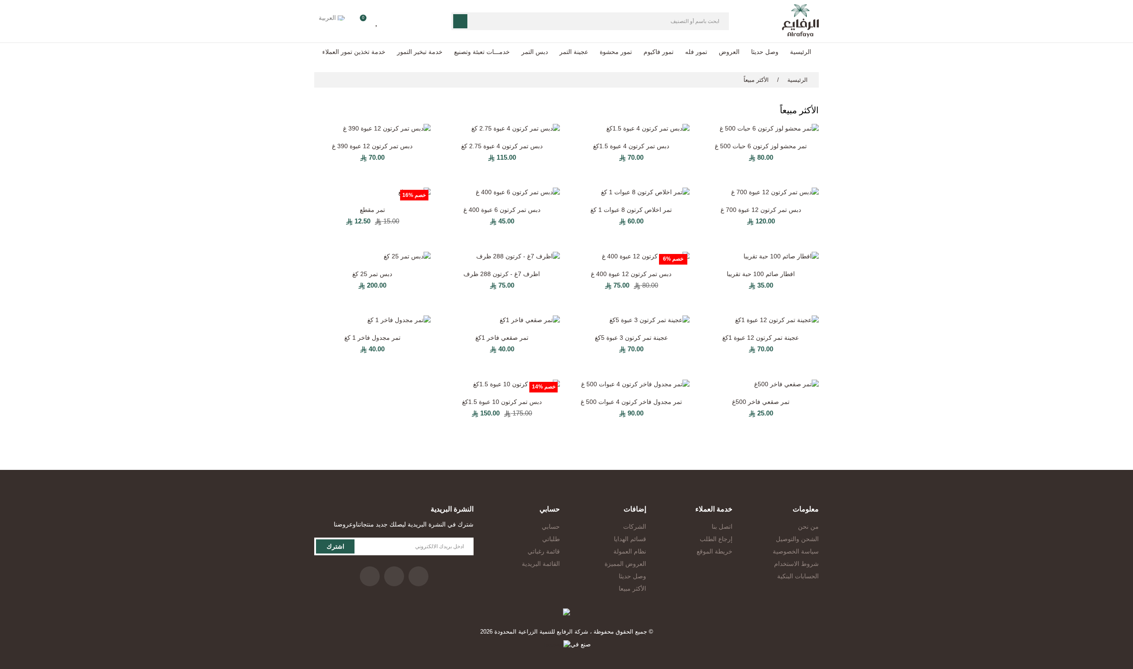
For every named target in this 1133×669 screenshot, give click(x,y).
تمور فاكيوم (659, 51)
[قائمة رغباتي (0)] (377, 21)
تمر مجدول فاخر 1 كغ (372, 337)
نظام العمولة (629, 551)
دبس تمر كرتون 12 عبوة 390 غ (372, 146)
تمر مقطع (372, 209)
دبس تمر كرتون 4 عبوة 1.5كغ (631, 146)
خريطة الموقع (714, 551)
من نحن (808, 526)
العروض (729, 51)
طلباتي (551, 538)
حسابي (551, 526)
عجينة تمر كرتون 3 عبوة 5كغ (631, 337)
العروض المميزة (625, 563)
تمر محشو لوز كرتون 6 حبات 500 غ (761, 146)
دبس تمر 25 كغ (372, 273)
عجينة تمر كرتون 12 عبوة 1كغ (760, 337)
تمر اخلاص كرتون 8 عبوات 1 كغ (631, 209)
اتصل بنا (722, 526)
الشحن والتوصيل (797, 538)
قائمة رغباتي (544, 551)
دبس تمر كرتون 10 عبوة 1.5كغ (502, 401)
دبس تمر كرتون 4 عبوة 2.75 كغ (502, 146)
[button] (360, 21)
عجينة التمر (573, 51)
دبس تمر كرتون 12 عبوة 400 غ (631, 273)
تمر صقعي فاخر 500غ (761, 401)
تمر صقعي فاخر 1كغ (501, 337)
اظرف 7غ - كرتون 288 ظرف (501, 273)
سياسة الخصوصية (796, 551)
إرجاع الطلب (716, 538)
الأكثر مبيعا (632, 588)
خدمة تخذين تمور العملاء (353, 51)
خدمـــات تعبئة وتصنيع (482, 51)
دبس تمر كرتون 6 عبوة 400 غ (501, 209)
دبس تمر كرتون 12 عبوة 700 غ (761, 209)
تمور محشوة (616, 51)
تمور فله (696, 51)
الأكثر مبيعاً (756, 80)
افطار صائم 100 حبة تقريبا (761, 273)
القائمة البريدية (541, 563)
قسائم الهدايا (630, 538)
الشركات (634, 526)
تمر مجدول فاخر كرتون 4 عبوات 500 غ (631, 401)
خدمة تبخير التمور (420, 51)
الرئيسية (800, 51)
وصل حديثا (764, 51)
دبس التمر (534, 51)
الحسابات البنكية (798, 576)
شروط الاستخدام (796, 563)
